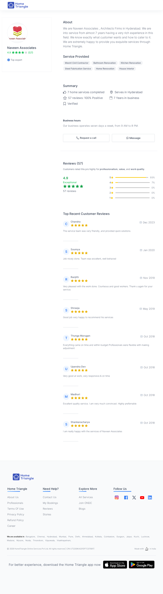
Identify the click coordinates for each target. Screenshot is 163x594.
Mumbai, (63, 536)
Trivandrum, (38, 540)
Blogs (82, 508)
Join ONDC (85, 502)
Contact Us (49, 497)
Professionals (15, 502)
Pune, (71, 536)
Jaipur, (129, 536)
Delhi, (78, 536)
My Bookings (50, 502)
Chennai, (41, 536)
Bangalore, (31, 536)
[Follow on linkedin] (150, 497)
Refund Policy (15, 520)
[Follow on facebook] (126, 497)
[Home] (21, 5)
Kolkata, (99, 536)
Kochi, (137, 536)
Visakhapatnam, (64, 540)
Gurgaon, (121, 536)
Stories (47, 514)
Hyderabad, (52, 536)
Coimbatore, (109, 536)
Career (11, 525)
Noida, (28, 540)
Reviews (48, 508)
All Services (86, 497)
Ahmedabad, (88, 536)
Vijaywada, (50, 540)
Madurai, (11, 540)
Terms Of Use (15, 508)
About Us (12, 497)
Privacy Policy (15, 514)
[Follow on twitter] (134, 497)
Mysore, (20, 540)
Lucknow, (145, 536)
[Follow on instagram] (116, 497)
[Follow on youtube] (142, 497)
